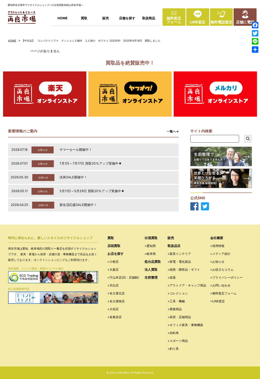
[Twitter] (255, 33)
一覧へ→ (173, 131)
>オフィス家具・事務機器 (185, 324)
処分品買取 (153, 261)
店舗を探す (127, 18)
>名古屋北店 (116, 293)
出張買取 (151, 238)
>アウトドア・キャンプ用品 (187, 285)
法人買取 (151, 269)
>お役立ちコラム (222, 269)
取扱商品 (148, 18)
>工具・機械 (176, 301)
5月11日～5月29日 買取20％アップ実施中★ (92, 191)
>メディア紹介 (220, 253)
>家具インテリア (179, 253)
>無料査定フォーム (223, 293)
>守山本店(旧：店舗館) (123, 277)
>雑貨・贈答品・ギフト (184, 269)
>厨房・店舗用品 (179, 317)
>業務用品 (175, 309)
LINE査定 (197, 22)
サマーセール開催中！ (76, 150)
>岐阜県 (150, 253)
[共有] (255, 49)
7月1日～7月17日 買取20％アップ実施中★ (91, 163)
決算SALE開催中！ (73, 177)
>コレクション (178, 293)
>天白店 (113, 285)
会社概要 (216, 238)
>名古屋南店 (116, 301)
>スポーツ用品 (178, 340)
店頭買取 (113, 246)
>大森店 (113, 269)
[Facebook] (255, 25)
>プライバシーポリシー (226, 277)
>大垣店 (113, 309)
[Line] (255, 41)
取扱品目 (174, 246)
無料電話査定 (221, 22)
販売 (105, 18)
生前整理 (151, 277)
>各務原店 (114, 317)
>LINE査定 (217, 301)
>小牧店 (113, 261)
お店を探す (115, 254)
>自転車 (173, 332)
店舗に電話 (245, 22)
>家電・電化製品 (179, 261)
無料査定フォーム (174, 20)
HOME (62, 18)
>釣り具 (173, 348)
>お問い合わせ (220, 285)
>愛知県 (150, 245)
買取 (84, 18)
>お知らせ (217, 261)
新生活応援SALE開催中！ (78, 205)
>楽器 (172, 277)
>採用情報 (217, 245)
